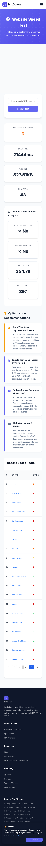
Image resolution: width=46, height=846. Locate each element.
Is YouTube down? (26, 804)
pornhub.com (17, 595)
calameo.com (17, 530)
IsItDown (14, 4)
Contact (7, 779)
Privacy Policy (9, 787)
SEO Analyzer (9, 738)
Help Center (9, 756)
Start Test (24, 109)
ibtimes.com (16, 586)
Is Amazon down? (11, 818)
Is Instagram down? (28, 807)
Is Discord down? (26, 818)
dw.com (15, 549)
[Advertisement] (23, 69)
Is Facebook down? (11, 807)
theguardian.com (18, 650)
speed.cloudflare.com (20, 641)
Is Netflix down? (24, 814)
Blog (6, 752)
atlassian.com (17, 622)
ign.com (15, 604)
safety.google (17, 659)
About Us (8, 775)
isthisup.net (16, 632)
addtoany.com (17, 613)
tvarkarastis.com (18, 493)
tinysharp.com (17, 521)
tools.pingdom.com (19, 576)
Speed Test (9, 734)
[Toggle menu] (41, 4)
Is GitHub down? (24, 821)
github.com (16, 567)
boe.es (14, 484)
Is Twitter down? (10, 811)
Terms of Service (11, 783)
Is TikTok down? (24, 811)
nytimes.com (16, 503)
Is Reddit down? (10, 814)
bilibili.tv (15, 540)
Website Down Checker (13, 730)
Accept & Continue (34, 840)
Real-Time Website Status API (16, 760)
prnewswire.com (18, 512)
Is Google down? (10, 804)
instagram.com (17, 558)
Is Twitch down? (10, 821)
